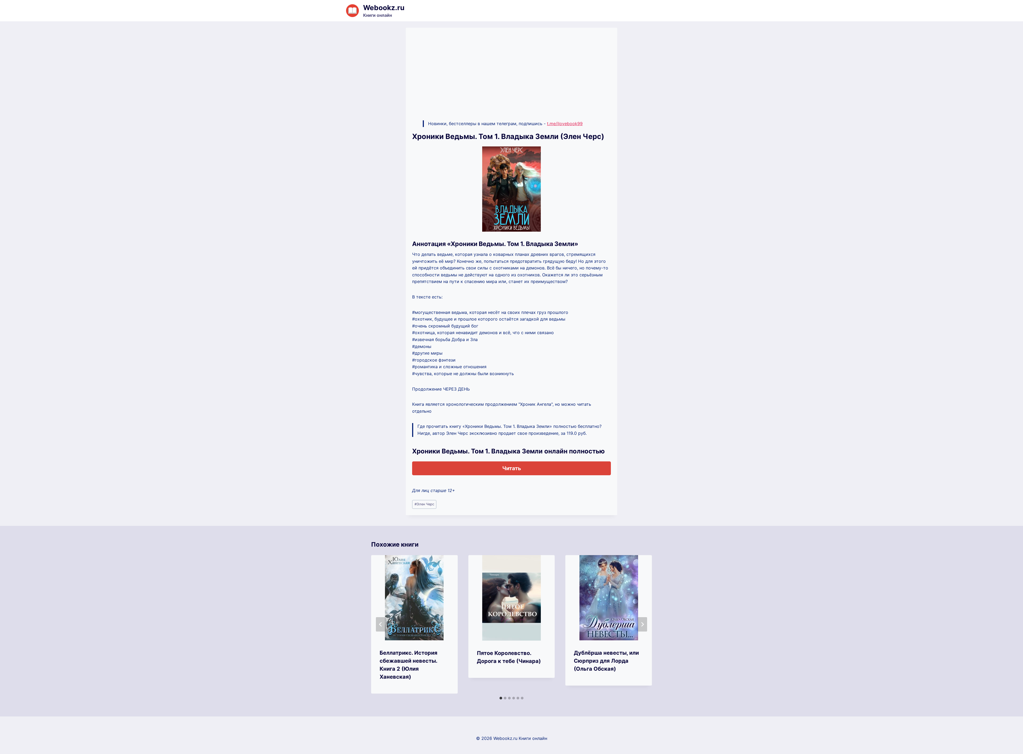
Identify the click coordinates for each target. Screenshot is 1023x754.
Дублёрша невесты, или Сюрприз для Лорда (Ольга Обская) (606, 661)
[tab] (501, 698)
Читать (511, 468)
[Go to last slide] (380, 624)
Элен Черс (424, 504)
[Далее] (642, 624)
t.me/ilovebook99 (565, 123)
